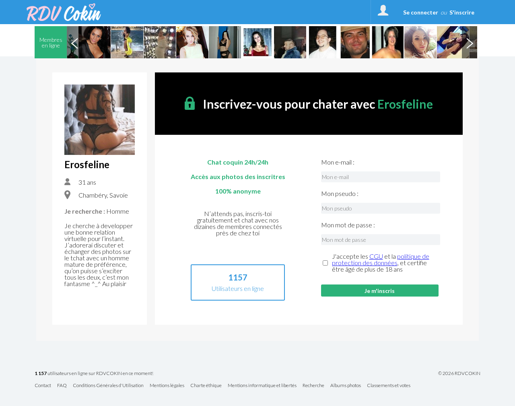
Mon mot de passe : (348, 225)
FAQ (62, 385)
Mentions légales (167, 385)
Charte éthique (206, 385)
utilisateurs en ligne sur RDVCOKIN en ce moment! (94, 373)
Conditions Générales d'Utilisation (108, 385)
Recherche (313, 385)
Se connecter (420, 12)
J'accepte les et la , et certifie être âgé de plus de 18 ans (380, 262)
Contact (43, 385)
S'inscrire (461, 12)
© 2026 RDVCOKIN (459, 373)
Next (469, 42)
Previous (74, 42)
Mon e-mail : (337, 162)
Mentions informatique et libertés (262, 385)
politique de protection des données (380, 259)
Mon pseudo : (339, 193)
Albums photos (345, 385)
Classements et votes (388, 385)
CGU (376, 256)
